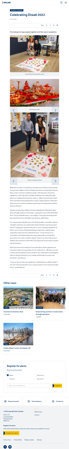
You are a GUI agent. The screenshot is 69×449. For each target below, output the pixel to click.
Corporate (39, 308)
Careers (36, 415)
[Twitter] (50, 25)
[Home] (6, 2)
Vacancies (40, 379)
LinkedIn (5, 447)
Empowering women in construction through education (49, 313)
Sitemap (39, 440)
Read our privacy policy (14, 370)
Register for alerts (12, 433)
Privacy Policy (18, 440)
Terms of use (7, 440)
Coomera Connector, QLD (13, 311)
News (11, 375)
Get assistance (37, 401)
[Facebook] (46, 25)
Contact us (59, 401)
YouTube (10, 447)
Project (6, 308)
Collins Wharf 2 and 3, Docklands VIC (17, 348)
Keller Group (38, 412)
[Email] (57, 25)
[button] (13, 110)
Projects (12, 379)
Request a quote (13, 401)
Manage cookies (29, 440)
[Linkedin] (53, 25)
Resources (40, 375)
